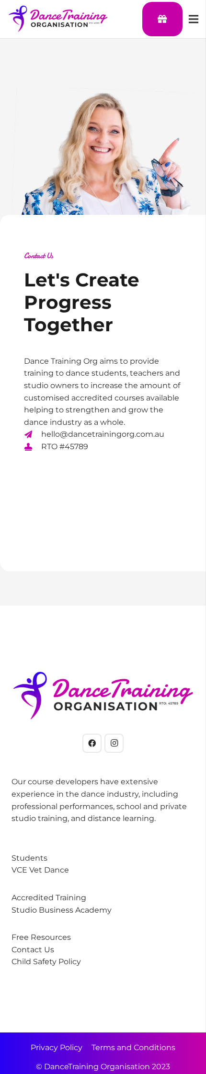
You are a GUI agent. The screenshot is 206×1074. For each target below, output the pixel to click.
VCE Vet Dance (40, 869)
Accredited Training (48, 897)
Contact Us (32, 949)
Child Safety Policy (46, 961)
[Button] (162, 19)
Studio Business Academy (61, 910)
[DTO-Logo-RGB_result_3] (58, 19)
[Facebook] (92, 743)
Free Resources (41, 937)
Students (29, 858)
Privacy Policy (56, 1047)
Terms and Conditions (133, 1047)
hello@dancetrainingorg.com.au (102, 434)
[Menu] (194, 19)
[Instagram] (114, 743)
